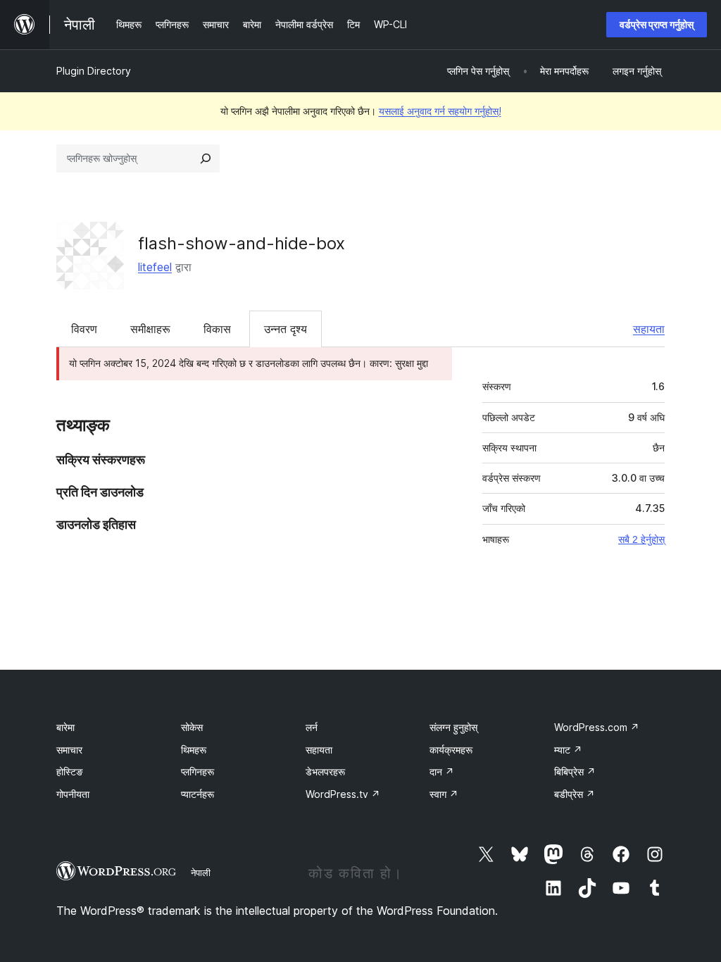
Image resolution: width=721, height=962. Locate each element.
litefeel (155, 267)
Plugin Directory (93, 71)
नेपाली (201, 872)
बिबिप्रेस (575, 771)
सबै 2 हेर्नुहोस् (641, 539)
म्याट (568, 750)
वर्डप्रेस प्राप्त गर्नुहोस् (657, 24)
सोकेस (192, 727)
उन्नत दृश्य (285, 329)
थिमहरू (193, 750)
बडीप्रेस (574, 794)
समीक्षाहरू (150, 329)
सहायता (649, 329)
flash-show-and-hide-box (241, 243)
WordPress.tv (343, 794)
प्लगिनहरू (197, 771)
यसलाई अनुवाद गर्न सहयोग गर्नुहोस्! (440, 111)
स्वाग (444, 794)
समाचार (69, 750)
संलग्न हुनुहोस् (453, 727)
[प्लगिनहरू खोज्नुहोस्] (206, 158)
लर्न (312, 727)
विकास (217, 329)
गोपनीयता (72, 794)
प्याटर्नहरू (197, 794)
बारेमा (65, 727)
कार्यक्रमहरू (451, 750)
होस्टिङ (69, 771)
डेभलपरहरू (325, 771)
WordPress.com (596, 727)
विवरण (84, 329)
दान (442, 771)
